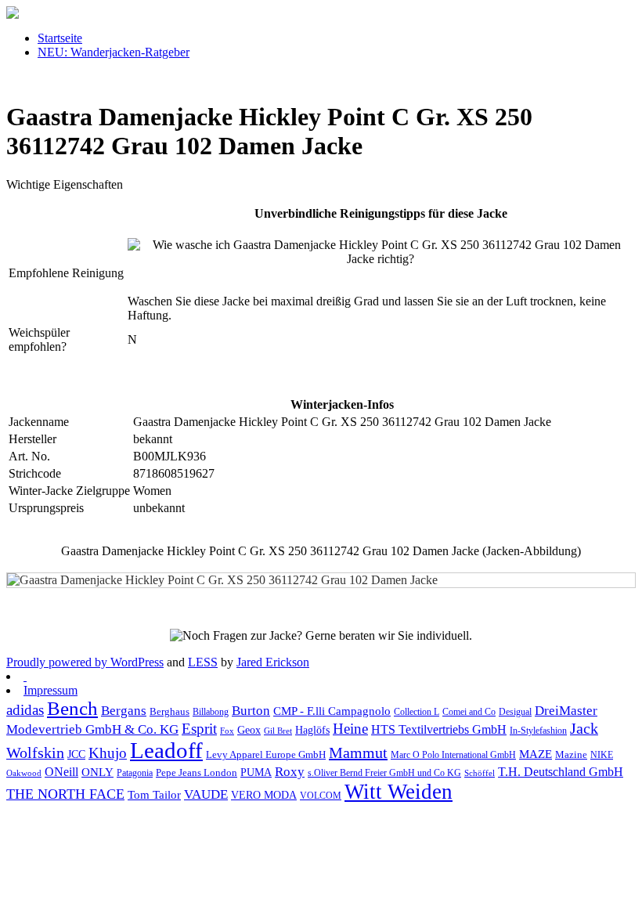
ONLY (97, 772)
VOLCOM (320, 795)
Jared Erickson (272, 662)
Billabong (211, 712)
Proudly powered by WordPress (85, 662)
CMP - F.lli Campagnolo (332, 711)
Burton (251, 710)
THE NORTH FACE (65, 794)
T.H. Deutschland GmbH (560, 771)
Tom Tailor (154, 794)
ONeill (61, 771)
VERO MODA (264, 795)
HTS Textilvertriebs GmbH (439, 729)
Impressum (50, 690)
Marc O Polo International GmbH (453, 754)
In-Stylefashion (538, 730)
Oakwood (23, 773)
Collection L (416, 712)
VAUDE (206, 794)
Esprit (199, 728)
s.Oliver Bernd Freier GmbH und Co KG (384, 772)
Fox (227, 731)
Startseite (60, 38)
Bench (72, 708)
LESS (203, 662)
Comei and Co (469, 712)
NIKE (601, 754)
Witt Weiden (398, 791)
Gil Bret (278, 731)
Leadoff (166, 750)
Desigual (515, 712)
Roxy (290, 771)
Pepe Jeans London (196, 772)
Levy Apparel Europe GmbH (266, 754)
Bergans (123, 710)
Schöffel (479, 773)
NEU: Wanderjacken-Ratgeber (113, 52)
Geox (249, 730)
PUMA (256, 772)
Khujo (107, 753)
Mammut (358, 752)
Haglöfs (312, 730)
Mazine (571, 754)
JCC (76, 754)
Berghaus (169, 711)
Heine (350, 728)
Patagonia (135, 772)
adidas (25, 710)
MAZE (535, 754)
